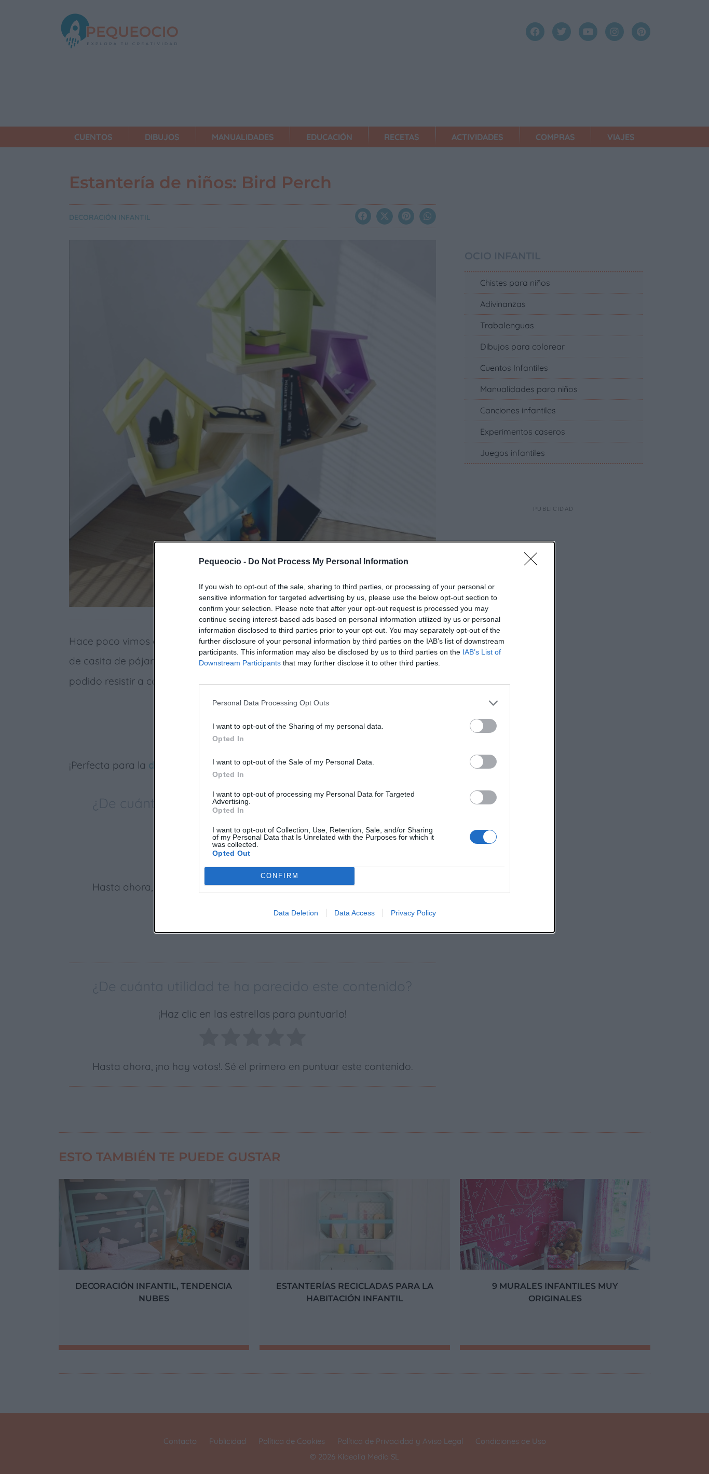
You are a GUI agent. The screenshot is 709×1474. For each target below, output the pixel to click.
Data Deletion (296, 913)
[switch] (483, 726)
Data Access (354, 913)
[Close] (534, 562)
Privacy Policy (413, 913)
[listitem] (354, 703)
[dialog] (354, 737)
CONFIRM (280, 876)
